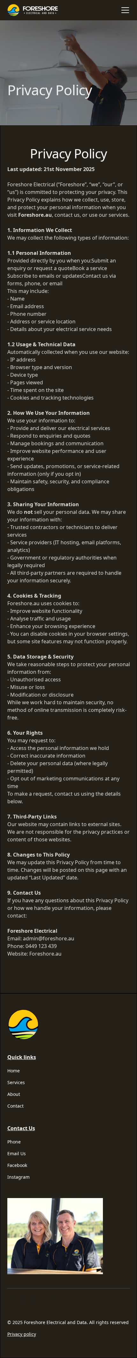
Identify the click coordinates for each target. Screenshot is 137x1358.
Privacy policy (21, 1334)
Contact (15, 1106)
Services (16, 1082)
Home (13, 1071)
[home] (35, 10)
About (13, 1094)
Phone (14, 1142)
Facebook (17, 1165)
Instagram (18, 1177)
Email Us (16, 1153)
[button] (124, 10)
